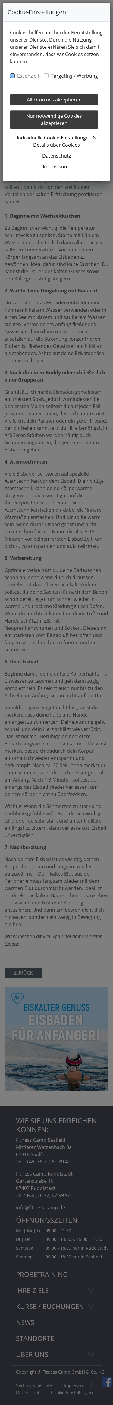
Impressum (56, 166)
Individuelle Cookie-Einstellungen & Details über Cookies (56, 141)
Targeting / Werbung (74, 76)
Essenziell (28, 76)
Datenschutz (56, 155)
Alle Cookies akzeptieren (54, 99)
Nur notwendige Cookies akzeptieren (54, 119)
